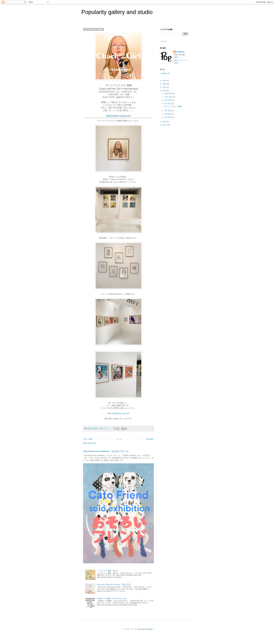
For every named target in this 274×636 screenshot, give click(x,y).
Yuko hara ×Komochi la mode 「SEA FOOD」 (114, 584)
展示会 (164, 73)
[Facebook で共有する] (123, 428)
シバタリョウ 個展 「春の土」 (108, 571)
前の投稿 (149, 439)
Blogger (150, 629)
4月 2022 (168, 111)
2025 (164, 81)
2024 (164, 84)
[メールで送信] (114, 428)
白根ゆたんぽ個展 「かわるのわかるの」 (112, 598)
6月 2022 (168, 104)
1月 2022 (168, 117)
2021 (164, 122)
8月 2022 (168, 100)
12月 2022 (168, 94)
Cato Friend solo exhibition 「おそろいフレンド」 (106, 451)
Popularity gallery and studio (117, 12)
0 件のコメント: (105, 428)
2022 (164, 91)
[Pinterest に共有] (125, 428)
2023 (164, 87)
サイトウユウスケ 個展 (173, 106)
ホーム (119, 439)
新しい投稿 (88, 439)
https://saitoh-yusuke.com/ (118, 115)
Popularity (180, 52)
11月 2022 (168, 97)
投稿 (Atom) (91, 443)
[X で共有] (120, 428)
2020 (164, 125)
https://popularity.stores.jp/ (118, 413)
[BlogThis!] (117, 428)
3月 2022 (168, 114)
